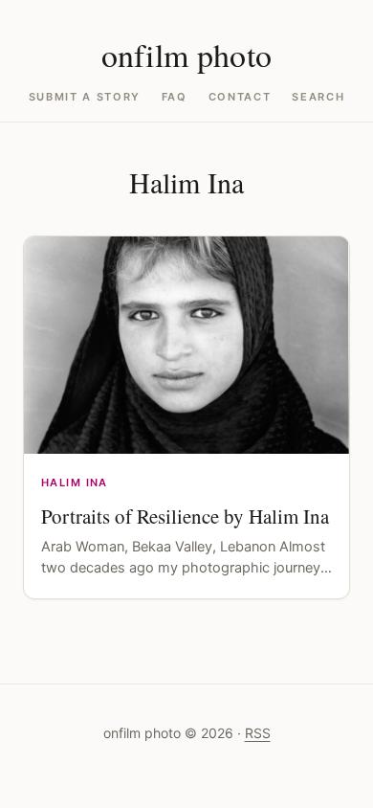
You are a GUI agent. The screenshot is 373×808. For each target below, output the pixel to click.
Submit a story (85, 97)
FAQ (174, 97)
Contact (240, 97)
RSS (258, 733)
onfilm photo (186, 55)
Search (318, 97)
